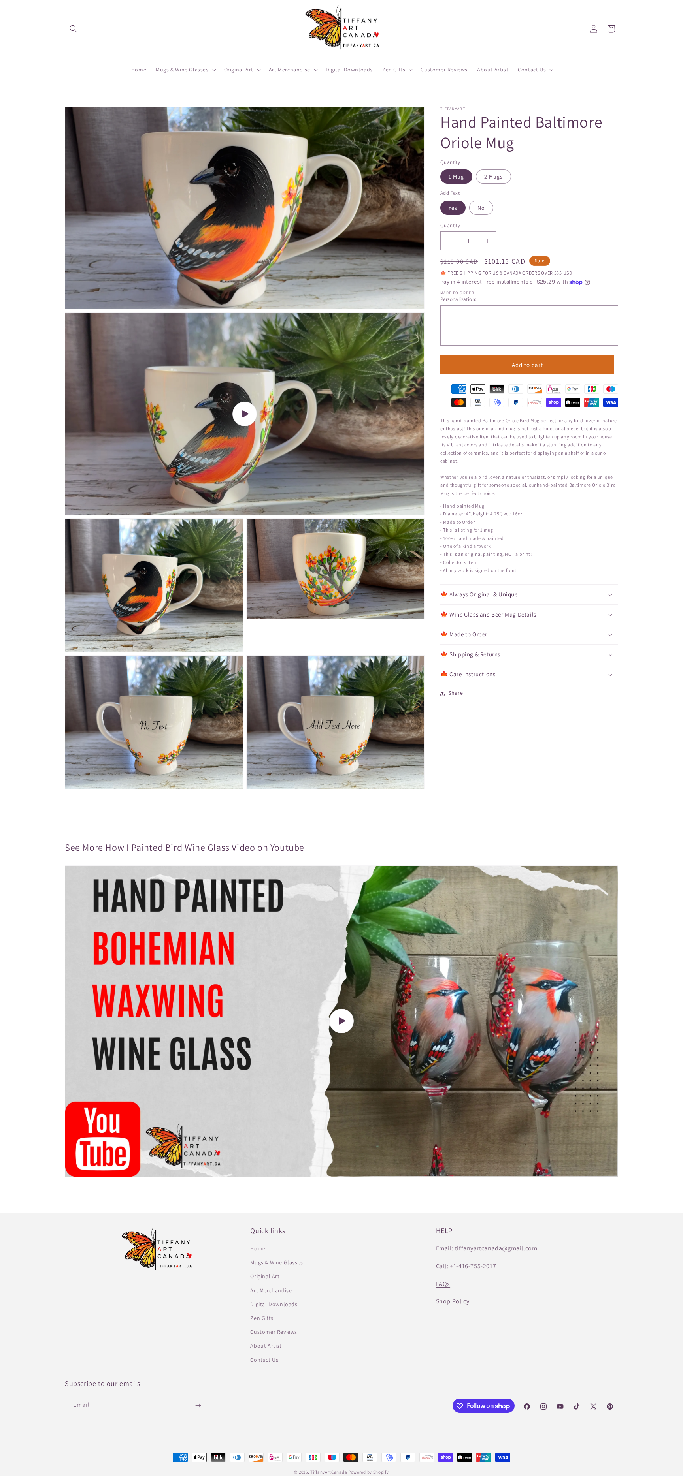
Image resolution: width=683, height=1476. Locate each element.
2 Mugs (493, 177)
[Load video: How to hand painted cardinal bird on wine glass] (341, 1021)
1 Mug (456, 177)
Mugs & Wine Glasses (276, 1262)
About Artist (265, 1346)
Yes (453, 207)
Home (257, 1248)
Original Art (264, 1276)
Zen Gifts (261, 1318)
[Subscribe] (198, 1405)
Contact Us (264, 1359)
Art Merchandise (271, 1290)
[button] (73, 29)
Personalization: (458, 299)
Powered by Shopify (368, 1472)
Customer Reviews (273, 1332)
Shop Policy (453, 1301)
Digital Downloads (273, 1304)
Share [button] (455, 693)
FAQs (443, 1284)
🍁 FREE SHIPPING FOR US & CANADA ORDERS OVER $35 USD (506, 273)
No (481, 207)
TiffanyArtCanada (328, 1472)
